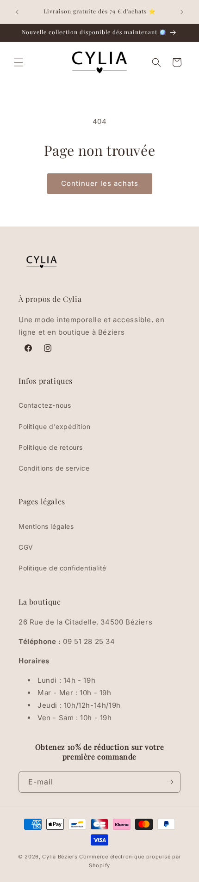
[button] (18, 62)
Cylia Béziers (59, 856)
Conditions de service (54, 468)
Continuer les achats (99, 183)
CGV (26, 547)
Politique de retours (51, 447)
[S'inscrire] (170, 782)
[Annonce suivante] (182, 12)
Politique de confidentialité (62, 568)
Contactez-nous (45, 405)
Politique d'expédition (54, 426)
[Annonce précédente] (17, 12)
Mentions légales (46, 526)
